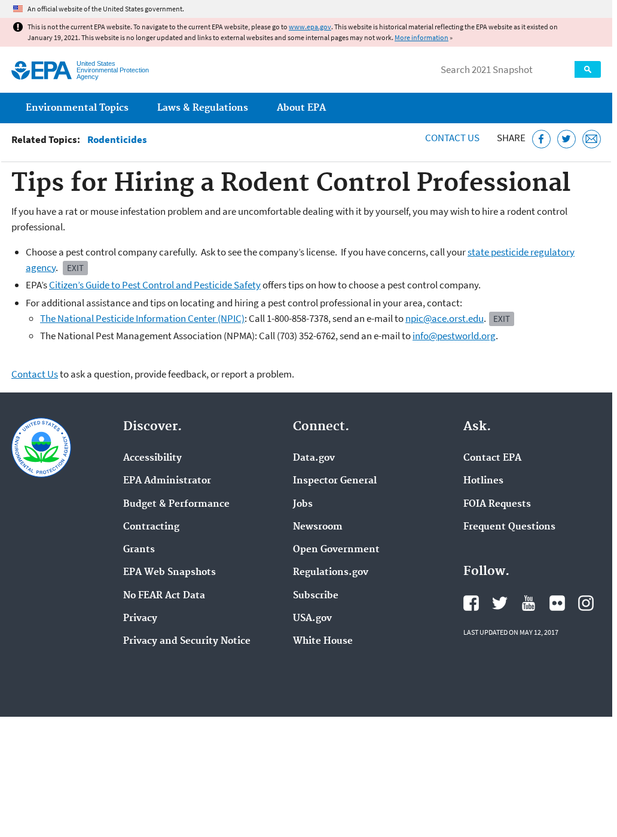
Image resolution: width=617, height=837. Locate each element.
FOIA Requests (497, 504)
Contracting (151, 527)
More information (421, 37)
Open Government (336, 549)
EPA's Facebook (471, 603)
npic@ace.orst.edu (444, 318)
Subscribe (315, 596)
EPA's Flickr (557, 603)
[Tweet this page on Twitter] (566, 139)
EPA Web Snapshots (169, 572)
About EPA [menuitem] (301, 108)
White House (323, 641)
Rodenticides (117, 139)
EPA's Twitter (500, 603)
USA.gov (312, 618)
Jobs (303, 504)
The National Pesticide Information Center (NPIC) (142, 318)
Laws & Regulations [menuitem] (202, 108)
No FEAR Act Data (164, 596)
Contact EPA (492, 458)
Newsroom (318, 527)
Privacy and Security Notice (187, 641)
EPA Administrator (167, 481)
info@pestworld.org (454, 335)
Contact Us (452, 137)
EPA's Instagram (586, 603)
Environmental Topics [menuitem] (77, 108)
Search (588, 69)
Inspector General (335, 481)
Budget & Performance (176, 504)
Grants (139, 549)
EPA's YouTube (528, 603)
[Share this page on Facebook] (541, 139)
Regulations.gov (330, 572)
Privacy (140, 618)
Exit (75, 267)
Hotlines (483, 481)
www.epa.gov (310, 26)
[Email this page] (591, 139)
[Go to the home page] (41, 70)
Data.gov (314, 458)
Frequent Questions (509, 527)
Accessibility (152, 458)
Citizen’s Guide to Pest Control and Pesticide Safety (155, 284)
